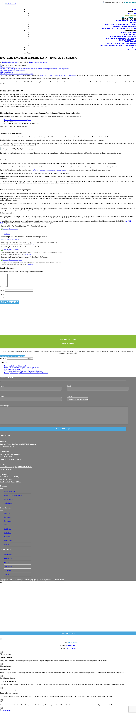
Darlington (7, 517)
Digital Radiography (127, 40)
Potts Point (7, 533)
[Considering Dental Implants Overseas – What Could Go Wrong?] (11, 260)
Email (2, 294)
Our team (132, 13)
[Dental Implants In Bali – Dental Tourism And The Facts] (10, 250)
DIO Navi (133, 23)
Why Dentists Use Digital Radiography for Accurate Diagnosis (23, 371)
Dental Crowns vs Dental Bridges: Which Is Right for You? (22, 368)
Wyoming (7, 574)
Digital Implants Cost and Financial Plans (118, 28)
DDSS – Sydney (130, 15)
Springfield (7, 570)
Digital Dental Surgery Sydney (28, 580)
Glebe (6, 525)
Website (2, 298)
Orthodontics (8, 503)
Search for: (3, 358)
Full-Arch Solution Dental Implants (120, 25)
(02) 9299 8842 (71, 648)
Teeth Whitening (129, 34)
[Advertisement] (64, 320)
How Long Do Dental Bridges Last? (15, 366)
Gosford (6, 562)
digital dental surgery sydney (10, 62)
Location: (70, 396)
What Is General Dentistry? (12, 369)
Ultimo (6, 544)
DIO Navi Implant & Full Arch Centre (121, 44)
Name (2, 290)
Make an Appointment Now (12, 356)
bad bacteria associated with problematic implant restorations (50, 170)
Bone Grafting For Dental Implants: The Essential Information (23, 226)
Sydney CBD (8, 540)
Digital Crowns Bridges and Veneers (121, 38)
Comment (3, 287)
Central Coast (8, 558)
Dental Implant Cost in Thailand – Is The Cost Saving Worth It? (24, 237)
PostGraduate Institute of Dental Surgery (117, 46)
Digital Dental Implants (126, 21)
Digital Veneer (8, 499)
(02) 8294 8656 (71, 645)
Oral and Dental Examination (13, 495)
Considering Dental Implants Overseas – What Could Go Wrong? (24, 257)
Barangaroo (7, 513)
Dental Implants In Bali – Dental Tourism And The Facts (21, 247)
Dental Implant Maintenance (124, 27)
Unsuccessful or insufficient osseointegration (17, 120)
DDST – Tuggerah (129, 17)
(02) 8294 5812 (72, 643)
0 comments (43, 62)
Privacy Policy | (59, 580)
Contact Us (131, 50)
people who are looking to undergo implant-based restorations (57, 75)
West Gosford (8, 566)
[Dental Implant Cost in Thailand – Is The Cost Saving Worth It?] (10, 239)
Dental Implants (34, 62)
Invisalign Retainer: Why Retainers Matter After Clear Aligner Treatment (26, 373)
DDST (10, 580)
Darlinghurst (8, 521)
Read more (7, 234)
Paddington (7, 529)
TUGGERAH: (125, 2)
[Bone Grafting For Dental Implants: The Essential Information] (9, 229)
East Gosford (8, 554)
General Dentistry (128, 32)
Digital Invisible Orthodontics (123, 36)
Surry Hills (7, 537)
